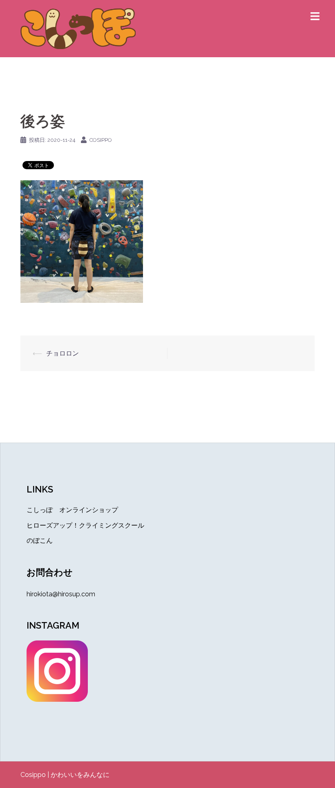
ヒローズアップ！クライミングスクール (85, 525)
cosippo (100, 140)
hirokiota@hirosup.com (61, 594)
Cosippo (33, 775)
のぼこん (40, 540)
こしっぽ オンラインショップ (72, 510)
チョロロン (62, 353)
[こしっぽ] (78, 28)
